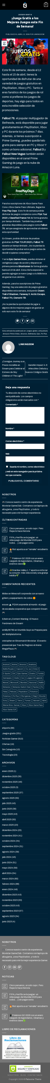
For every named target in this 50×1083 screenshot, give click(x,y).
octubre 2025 (8, 787)
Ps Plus (44, 334)
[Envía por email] (32, 321)
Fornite (40, 674)
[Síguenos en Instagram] (9, 967)
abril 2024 (7, 873)
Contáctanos (35, 1075)
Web (7, 454)
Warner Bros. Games (11, 705)
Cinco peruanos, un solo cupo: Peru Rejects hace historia (26, 529)
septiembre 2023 (10, 911)
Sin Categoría (9, 749)
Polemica (6, 696)
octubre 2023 (8, 905)
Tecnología (7, 755)
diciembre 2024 (9, 830)
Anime (14, 665)
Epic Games (22, 674)
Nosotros (13, 1075)
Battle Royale (8, 669)
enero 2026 (7, 771)
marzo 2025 (8, 825)
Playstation (23, 692)
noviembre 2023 (10, 900)
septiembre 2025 (10, 792)
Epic (38, 334)
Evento (32, 674)
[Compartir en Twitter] (27, 321)
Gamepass (7, 678)
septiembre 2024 (10, 846)
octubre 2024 (8, 841)
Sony (5, 701)
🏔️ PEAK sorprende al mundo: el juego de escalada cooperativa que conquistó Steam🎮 (24, 608)
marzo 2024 (8, 878)
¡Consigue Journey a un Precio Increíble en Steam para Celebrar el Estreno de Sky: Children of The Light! (13, 368)
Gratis (16, 678)
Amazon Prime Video (11, 334)
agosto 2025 (8, 798)
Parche (35, 687)
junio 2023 (7, 921)
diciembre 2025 (9, 776)
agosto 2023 (8, 916)
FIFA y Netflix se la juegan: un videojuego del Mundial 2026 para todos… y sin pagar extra (25, 540)
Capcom (19, 669)
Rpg (35, 696)
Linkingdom (39, 34)
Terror (19, 701)
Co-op (28, 669)
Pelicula (13, 692)
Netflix (41, 683)
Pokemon (34, 692)
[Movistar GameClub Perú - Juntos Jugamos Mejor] (25, 5)
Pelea (5, 692)
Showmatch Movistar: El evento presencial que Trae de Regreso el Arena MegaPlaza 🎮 (24, 645)
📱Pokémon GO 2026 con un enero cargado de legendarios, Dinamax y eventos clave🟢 (26, 561)
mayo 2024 (7, 868)
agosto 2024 (8, 852)
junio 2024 (7, 862)
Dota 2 (36, 669)
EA (14, 674)
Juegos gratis (25, 14)
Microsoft (14, 683)
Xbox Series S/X (9, 710)
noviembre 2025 (10, 782)
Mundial (24, 683)
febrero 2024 (8, 884)
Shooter (42, 696)
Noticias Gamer (10, 739)
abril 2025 (7, 819)
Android (6, 665)
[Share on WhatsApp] (17, 321)
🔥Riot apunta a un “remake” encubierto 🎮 (28, 550)
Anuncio (24, 334)
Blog (23, 1075)
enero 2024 (7, 889)
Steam (12, 701)
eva (4, 604)
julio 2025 (6, 803)
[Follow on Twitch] (19, 967)
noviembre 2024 (10, 835)
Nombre (10, 428)
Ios (23, 678)
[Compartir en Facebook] (22, 321)
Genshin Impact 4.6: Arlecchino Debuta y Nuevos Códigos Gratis (36, 368)
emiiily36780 (8, 630)
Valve (44, 701)
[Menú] (3, 4)
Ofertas (6, 744)
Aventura (32, 665)
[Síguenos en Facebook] (4, 967)
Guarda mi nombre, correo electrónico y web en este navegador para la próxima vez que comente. (25, 471)
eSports (6, 728)
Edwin (5, 619)
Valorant (36, 701)
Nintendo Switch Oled (21, 687)
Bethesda (32, 334)
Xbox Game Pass (36, 705)
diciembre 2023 (9, 894)
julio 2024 (6, 857)
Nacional (32, 683)
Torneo (28, 701)
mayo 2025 (7, 814)
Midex (5, 593)
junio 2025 (7, 809)
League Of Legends (34, 678)
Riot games (26, 696)
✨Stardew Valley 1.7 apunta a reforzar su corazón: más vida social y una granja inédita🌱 (28, 573)
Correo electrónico (15, 441)
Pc (42, 687)
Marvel (5, 683)
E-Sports (6, 674)
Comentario (12, 404)
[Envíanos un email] (14, 967)
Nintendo (6, 687)
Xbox (24, 705)
